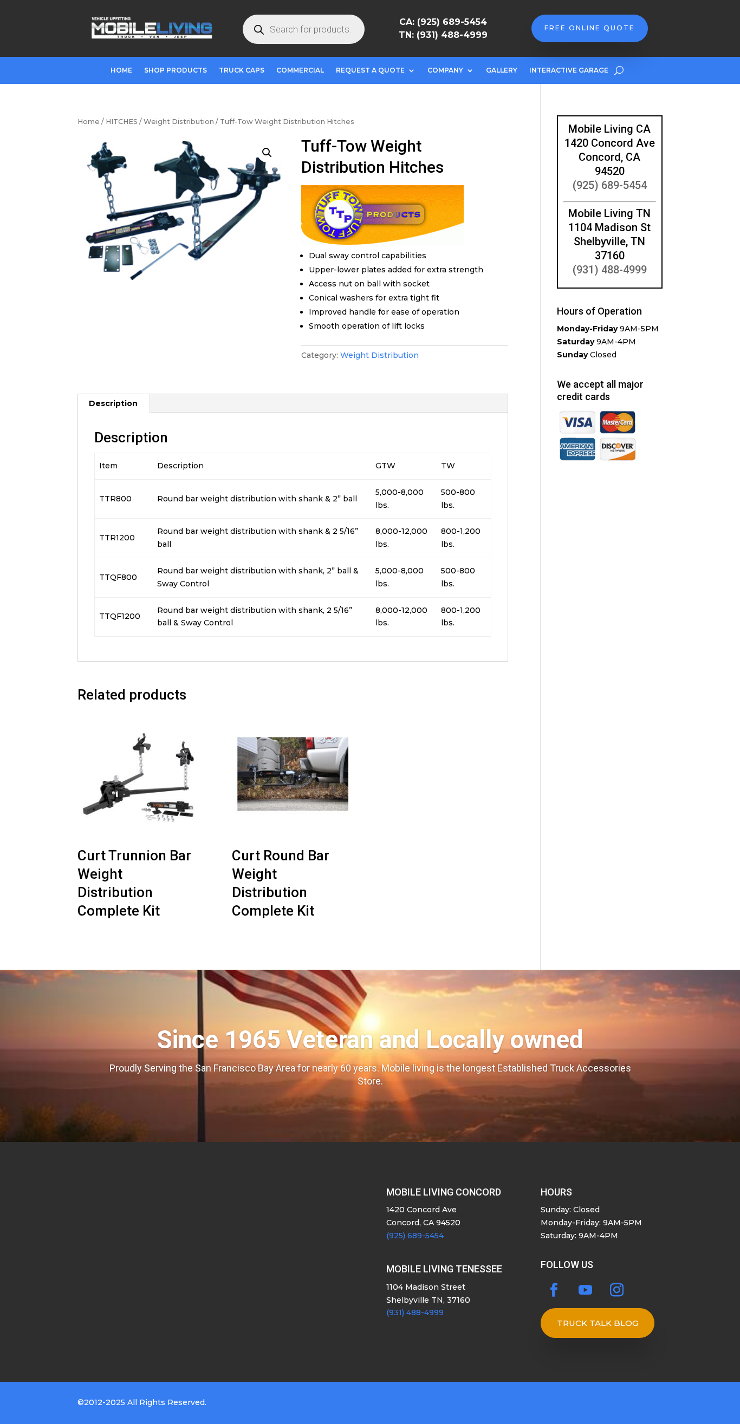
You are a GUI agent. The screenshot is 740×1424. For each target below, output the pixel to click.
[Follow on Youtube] (585, 1290)
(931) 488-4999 (610, 269)
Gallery (501, 70)
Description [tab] (113, 403)
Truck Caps (241, 70)
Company (445, 70)
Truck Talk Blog (597, 1323)
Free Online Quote (589, 28)
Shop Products (175, 70)
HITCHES (122, 121)
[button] (267, 152)
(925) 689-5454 (610, 185)
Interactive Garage (568, 70)
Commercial (300, 70)
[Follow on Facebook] (554, 1290)
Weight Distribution (179, 121)
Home (121, 70)
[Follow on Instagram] (617, 1290)
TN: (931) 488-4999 (443, 35)
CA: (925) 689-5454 (443, 22)
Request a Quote (370, 70)
